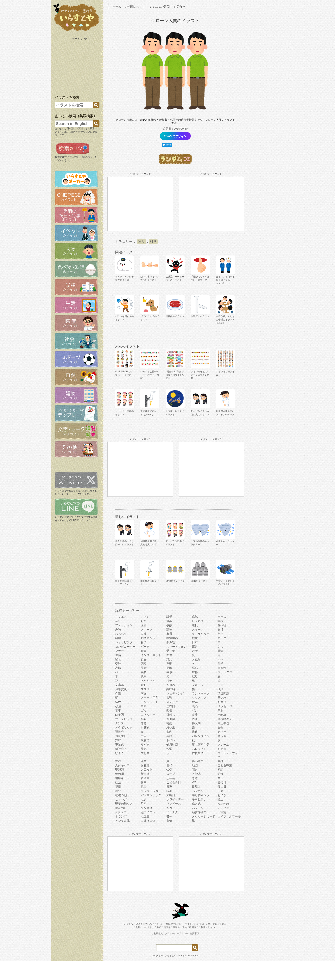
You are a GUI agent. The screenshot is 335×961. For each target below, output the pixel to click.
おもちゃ (121, 633)
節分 (118, 790)
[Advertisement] (77, 65)
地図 (195, 765)
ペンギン (198, 790)
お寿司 (170, 719)
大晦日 (170, 795)
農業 (195, 714)
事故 (169, 625)
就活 (195, 676)
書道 (169, 786)
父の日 (222, 782)
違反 (141, 241)
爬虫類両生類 (200, 744)
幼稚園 (119, 714)
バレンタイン (200, 736)
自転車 (222, 714)
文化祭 (145, 753)
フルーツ (198, 685)
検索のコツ (86, 157)
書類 (169, 697)
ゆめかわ (223, 803)
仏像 (169, 769)
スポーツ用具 (149, 697)
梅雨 (169, 723)
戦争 (169, 672)
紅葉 (118, 782)
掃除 (169, 667)
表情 (118, 667)
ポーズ (222, 616)
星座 (144, 803)
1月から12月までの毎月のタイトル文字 (175, 374)
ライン (170, 753)
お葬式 (145, 727)
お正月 (196, 659)
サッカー (223, 736)
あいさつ (198, 761)
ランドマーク (200, 693)
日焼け (196, 786)
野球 (118, 740)
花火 (195, 769)
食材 (144, 685)
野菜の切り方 (124, 803)
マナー (119, 650)
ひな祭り (146, 808)
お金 (144, 621)
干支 (220, 685)
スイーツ (198, 629)
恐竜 (195, 778)
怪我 (118, 702)
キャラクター (200, 633)
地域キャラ (122, 778)
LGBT (170, 790)
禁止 (220, 778)
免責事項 (194, 933)
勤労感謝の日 (200, 812)
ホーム (116, 6)
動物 (220, 650)
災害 (144, 659)
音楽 (144, 642)
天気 (144, 748)
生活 (118, 655)
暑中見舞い (199, 799)
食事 (144, 650)
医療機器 (172, 638)
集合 (220, 727)
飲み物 (170, 642)
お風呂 (170, 685)
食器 (195, 702)
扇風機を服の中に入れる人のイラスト (225, 414)
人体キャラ (122, 765)
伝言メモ (121, 812)
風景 (144, 676)
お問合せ (179, 6)
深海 (118, 761)
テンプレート (149, 702)
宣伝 (169, 820)
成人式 (196, 803)
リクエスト (122, 616)
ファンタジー (226, 672)
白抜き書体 (148, 820)
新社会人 (121, 748)
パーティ (146, 646)
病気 (195, 616)
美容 (144, 672)
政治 (118, 706)
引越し (170, 714)
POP (195, 719)
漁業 (144, 761)
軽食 (118, 659)
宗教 (220, 710)
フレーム (223, 744)
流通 (195, 731)
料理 (118, 638)
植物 (169, 680)
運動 (169, 663)
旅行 (220, 629)
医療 (144, 625)
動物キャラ (148, 638)
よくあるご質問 (159, 6)
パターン (198, 808)
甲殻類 (119, 769)
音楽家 (145, 778)
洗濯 (169, 748)
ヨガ (220, 790)
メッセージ (225, 706)
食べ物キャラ (226, 719)
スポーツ (146, 629)
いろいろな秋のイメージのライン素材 (200, 374)
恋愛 (144, 663)
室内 (169, 731)
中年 (144, 706)
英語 (169, 736)
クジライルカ (149, 790)
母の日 (222, 786)
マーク (222, 638)
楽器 (169, 710)
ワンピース (173, 803)
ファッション (124, 625)
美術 (144, 667)
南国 (144, 693)
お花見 (145, 765)
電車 (118, 710)
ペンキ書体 (122, 820)
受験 (118, 663)
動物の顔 (121, 795)
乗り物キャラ (200, 795)
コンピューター (125, 646)
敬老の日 (121, 808)
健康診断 (172, 744)
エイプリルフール (229, 816)
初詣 (220, 769)
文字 (220, 633)
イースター (173, 812)
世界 (195, 672)
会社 (118, 621)
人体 (220, 659)
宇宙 (144, 736)
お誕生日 (121, 736)
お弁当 (222, 748)
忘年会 (170, 778)
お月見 (170, 808)
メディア (172, 702)
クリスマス (199, 697)
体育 (144, 723)
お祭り (222, 702)
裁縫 (220, 761)
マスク (145, 689)
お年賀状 (121, 689)
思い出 (170, 727)
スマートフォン (176, 646)
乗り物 (170, 650)
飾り (144, 719)
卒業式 (119, 744)
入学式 (196, 773)
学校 (220, 621)
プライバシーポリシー (176, 933)
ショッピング (124, 642)
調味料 (170, 689)
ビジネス (198, 621)
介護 (118, 693)
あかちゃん (148, 680)
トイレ (170, 740)
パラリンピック (151, 795)
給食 (220, 773)
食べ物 (222, 625)
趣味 (118, 629)
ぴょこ (119, 753)
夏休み (222, 697)
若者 (195, 650)
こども (145, 616)
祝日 (118, 786)
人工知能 (146, 769)
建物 (169, 629)
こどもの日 (173, 782)
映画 (195, 706)
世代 (169, 765)
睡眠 (195, 667)
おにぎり (223, 795)
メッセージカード (203, 816)
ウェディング (175, 693)
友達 (169, 655)
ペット (119, 672)
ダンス (119, 723)
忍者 (144, 786)
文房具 (119, 685)
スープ (170, 773)
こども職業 (225, 765)
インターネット (151, 655)
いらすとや (170, 955)
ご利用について (135, 6)
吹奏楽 (145, 740)
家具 (195, 646)
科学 (153, 241)
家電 (169, 633)
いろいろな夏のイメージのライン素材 (149, 374)
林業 (144, 782)
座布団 (170, 706)
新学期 (145, 773)
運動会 (119, 731)
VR (194, 782)
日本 (195, 642)
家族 (144, 633)
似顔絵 (222, 667)
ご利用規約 (157, 933)
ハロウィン (199, 748)
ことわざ (121, 799)
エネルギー (148, 714)
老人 (220, 646)
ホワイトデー (175, 799)
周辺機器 (223, 723)
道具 (169, 621)
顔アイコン (148, 812)
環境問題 (223, 693)
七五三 (145, 816)
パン (195, 710)
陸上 (220, 799)
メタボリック (124, 727)
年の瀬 (119, 773)
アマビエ (223, 808)
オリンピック (124, 719)
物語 (220, 689)
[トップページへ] (76, 30)
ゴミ (144, 710)
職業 (169, 616)
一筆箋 (222, 812)
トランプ (121, 816)
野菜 (169, 659)
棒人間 (196, 723)
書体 (169, 816)
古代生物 (198, 753)
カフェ (222, 731)
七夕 (144, 799)
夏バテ (145, 744)
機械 (195, 638)
